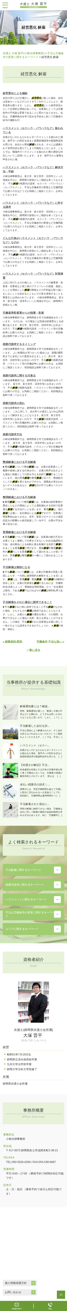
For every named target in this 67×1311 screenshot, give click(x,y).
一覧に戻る (33, 650)
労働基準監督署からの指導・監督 (23, 312)
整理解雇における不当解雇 (19, 497)
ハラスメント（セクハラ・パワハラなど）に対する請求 (33, 204)
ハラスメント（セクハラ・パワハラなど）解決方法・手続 (33, 169)
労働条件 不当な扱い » (50, 641)
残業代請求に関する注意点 (19, 375)
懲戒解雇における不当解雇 (19, 462)
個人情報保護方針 (16, 1282)
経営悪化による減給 (15, 93)
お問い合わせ (13, 1292)
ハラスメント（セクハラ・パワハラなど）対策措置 (33, 275)
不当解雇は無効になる (16, 567)
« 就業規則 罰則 (12, 641)
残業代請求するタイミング (19, 344)
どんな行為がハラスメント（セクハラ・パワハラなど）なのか (33, 240)
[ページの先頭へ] (61, 1295)
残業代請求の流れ (14, 403)
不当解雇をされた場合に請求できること (27, 602)
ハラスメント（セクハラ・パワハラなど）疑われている (33, 130)
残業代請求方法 (12, 434)
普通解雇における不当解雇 (19, 532)
